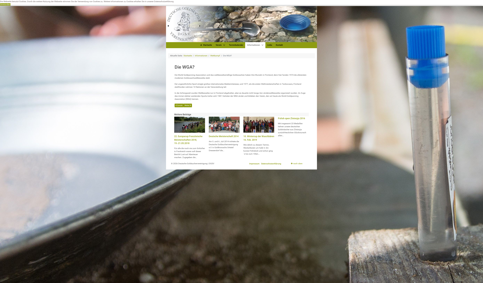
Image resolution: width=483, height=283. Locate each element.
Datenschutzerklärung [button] (164, 1)
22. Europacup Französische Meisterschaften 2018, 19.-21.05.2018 (188, 140)
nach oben (298, 163)
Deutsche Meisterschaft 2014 (223, 136)
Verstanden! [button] (5, 4)
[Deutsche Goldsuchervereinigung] (241, 24)
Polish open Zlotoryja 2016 (291, 118)
